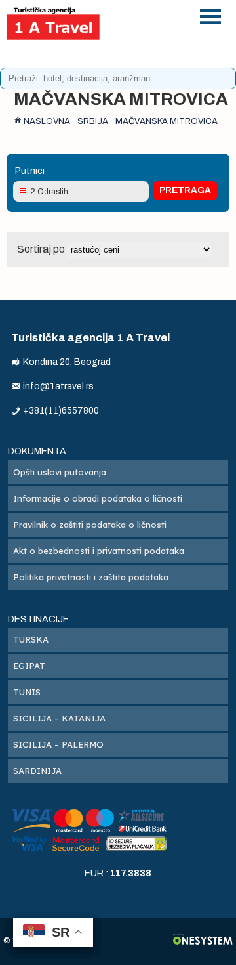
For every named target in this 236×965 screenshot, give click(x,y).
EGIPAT (29, 665)
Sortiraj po (42, 249)
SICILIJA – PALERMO (58, 744)
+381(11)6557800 (151, 25)
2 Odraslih (49, 191)
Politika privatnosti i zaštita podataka (90, 577)
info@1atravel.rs (151, 59)
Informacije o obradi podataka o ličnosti (97, 498)
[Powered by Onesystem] (203, 941)
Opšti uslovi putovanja (59, 472)
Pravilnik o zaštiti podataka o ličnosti (90, 524)
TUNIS (27, 692)
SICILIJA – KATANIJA (59, 718)
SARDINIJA (37, 770)
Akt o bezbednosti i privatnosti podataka (98, 551)
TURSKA (31, 639)
